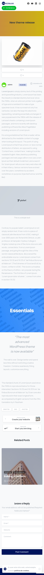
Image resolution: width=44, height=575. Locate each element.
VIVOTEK (25, 409)
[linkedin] (36, 3)
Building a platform (14, 476)
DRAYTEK (6, 409)
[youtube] (32, 3)
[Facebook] (28, 3)
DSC (15, 409)
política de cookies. (21, 571)
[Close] (39, 569)
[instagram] (40, 3)
